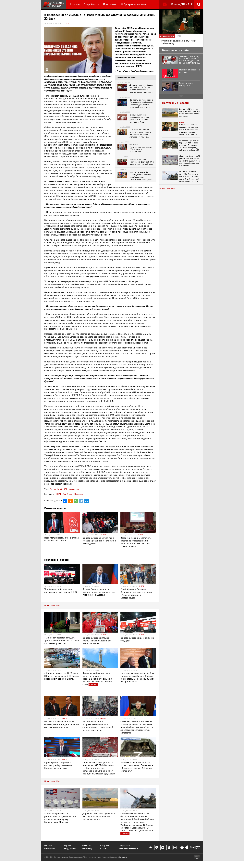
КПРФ (58, 494)
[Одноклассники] (70, 501)
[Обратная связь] (164, 4)
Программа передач (135, 4)
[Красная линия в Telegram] (156, 847)
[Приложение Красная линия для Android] (182, 847)
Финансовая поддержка (128, 849)
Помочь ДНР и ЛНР (182, 4)
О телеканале (49, 849)
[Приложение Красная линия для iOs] (187, 847)
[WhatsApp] (76, 501)
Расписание (86, 846)
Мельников (73, 489)
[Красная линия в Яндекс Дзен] (162, 847)
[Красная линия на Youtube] (168, 847)
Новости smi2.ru (52, 605)
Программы (109, 4)
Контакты (48, 846)
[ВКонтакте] (65, 501)
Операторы (67, 846)
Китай (59, 489)
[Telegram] (81, 501)
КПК (65, 489)
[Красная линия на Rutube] (175, 847)
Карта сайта (123, 857)
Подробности (91, 4)
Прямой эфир (87, 849)
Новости (75, 4)
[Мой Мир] (86, 501)
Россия (53, 489)
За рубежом (68, 494)
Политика (78, 494)
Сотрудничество (69, 849)
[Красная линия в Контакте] (150, 847)
